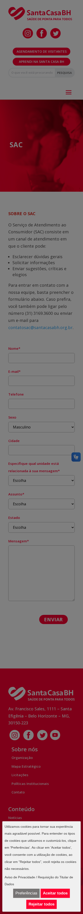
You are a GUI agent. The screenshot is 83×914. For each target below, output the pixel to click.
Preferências (26, 893)
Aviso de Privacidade (20, 877)
